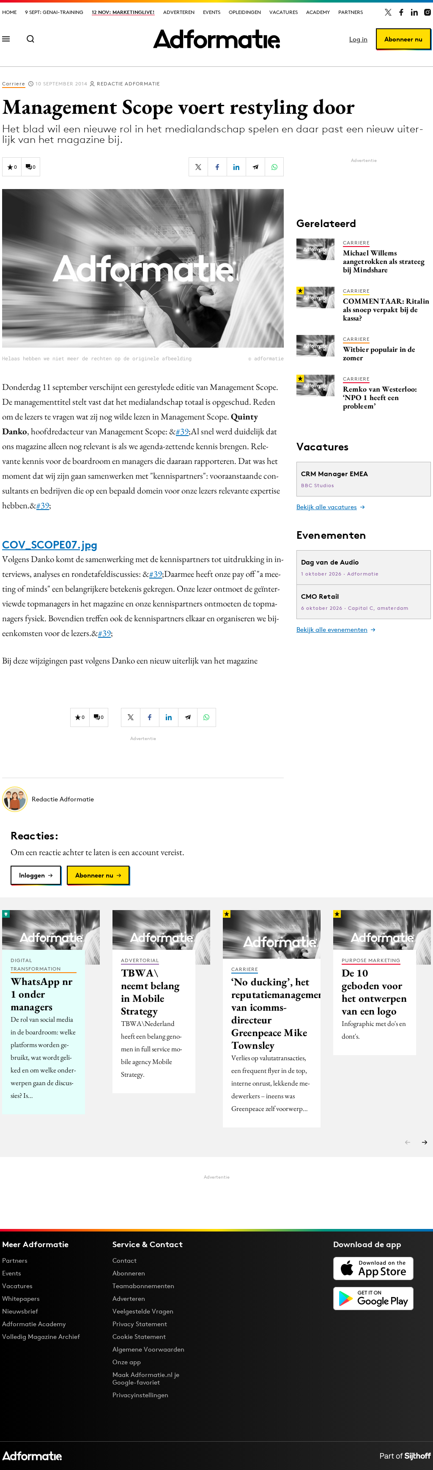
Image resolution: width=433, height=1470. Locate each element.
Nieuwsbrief (20, 1311)
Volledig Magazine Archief (41, 1337)
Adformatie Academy (34, 1324)
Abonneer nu (403, 39)
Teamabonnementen (143, 1286)
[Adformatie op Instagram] (427, 12)
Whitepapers (21, 1298)
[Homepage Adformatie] (216, 38)
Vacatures (283, 12)
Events (211, 12)
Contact (124, 1260)
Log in (358, 39)
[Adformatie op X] (388, 12)
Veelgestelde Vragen (142, 1311)
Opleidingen (245, 12)
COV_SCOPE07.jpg (49, 544)
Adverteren (179, 12)
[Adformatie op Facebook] (401, 12)
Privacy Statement (139, 1324)
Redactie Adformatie (128, 83)
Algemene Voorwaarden (148, 1349)
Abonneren (128, 1273)
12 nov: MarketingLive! (123, 12)
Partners (350, 12)
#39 (182, 431)
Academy (318, 12)
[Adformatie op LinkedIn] (414, 12)
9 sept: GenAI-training (54, 12)
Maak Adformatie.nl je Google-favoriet (145, 1378)
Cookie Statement (139, 1337)
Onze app (126, 1362)
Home (9, 12)
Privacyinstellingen (140, 1395)
